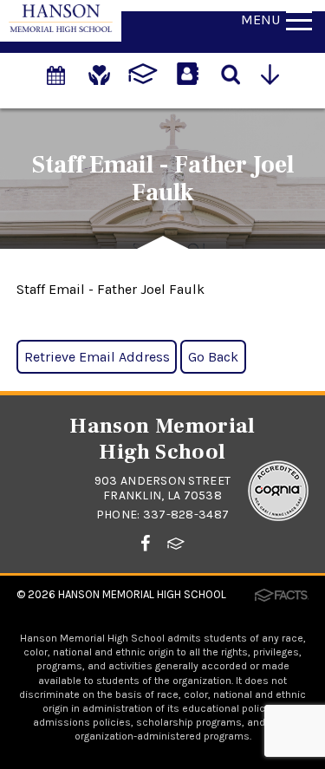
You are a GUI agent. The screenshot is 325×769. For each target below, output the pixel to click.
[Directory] (189, 66)
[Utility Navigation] (275, 72)
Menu (260, 19)
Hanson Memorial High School (142, 594)
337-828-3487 (186, 514)
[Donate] (100, 66)
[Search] (231, 72)
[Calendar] (57, 66)
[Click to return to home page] (61, 27)
